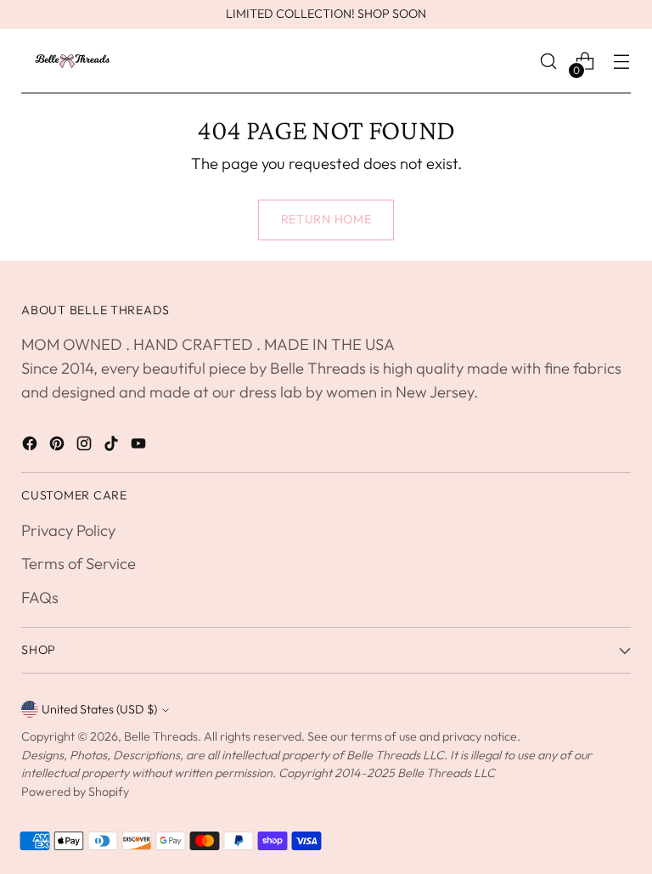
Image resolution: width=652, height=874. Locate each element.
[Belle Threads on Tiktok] (113, 447)
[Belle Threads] (72, 61)
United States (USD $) (99, 709)
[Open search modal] (548, 61)
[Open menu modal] (621, 61)
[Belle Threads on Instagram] (86, 447)
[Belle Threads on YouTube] (140, 447)
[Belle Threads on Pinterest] (58, 447)
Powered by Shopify (75, 791)
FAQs (40, 597)
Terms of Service (78, 563)
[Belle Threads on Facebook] (31, 447)
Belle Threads (161, 736)
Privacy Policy (68, 530)
